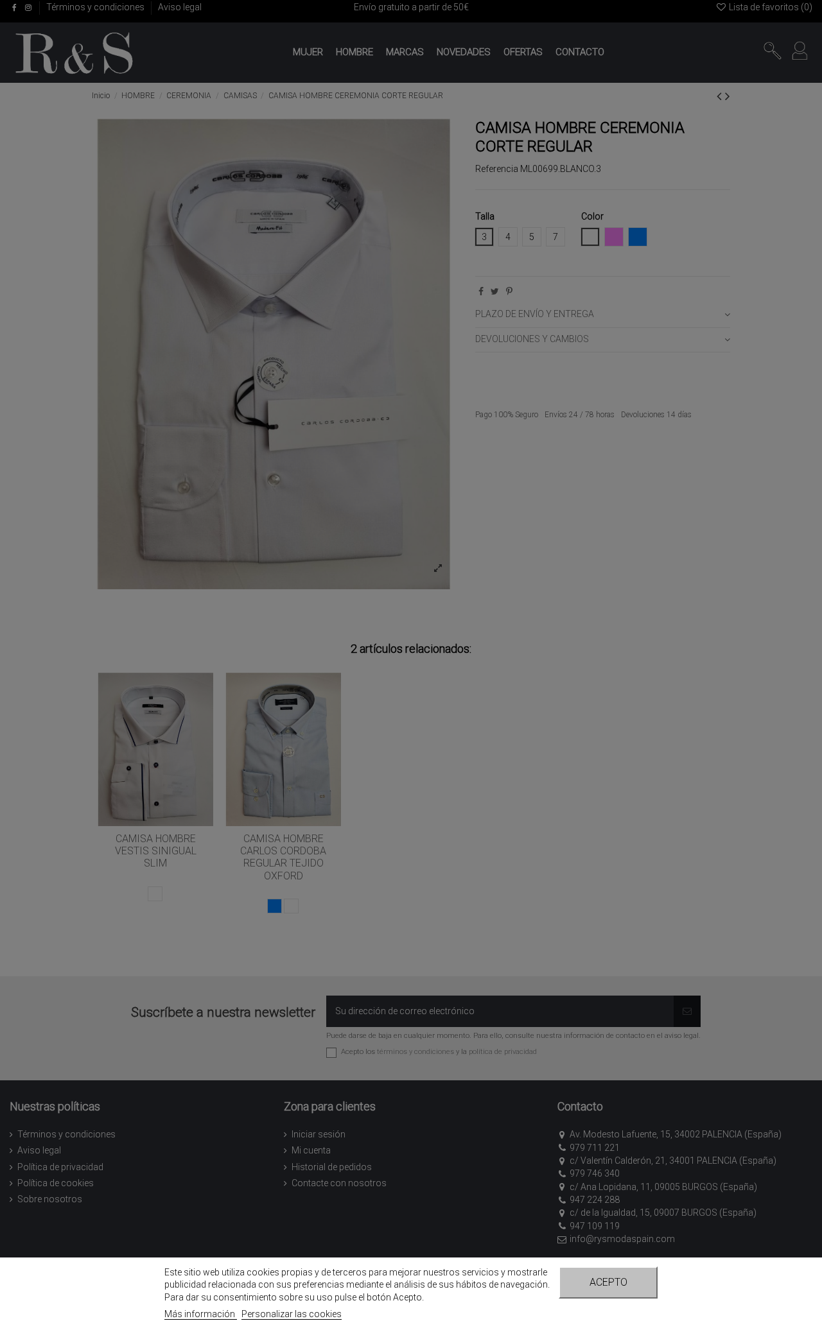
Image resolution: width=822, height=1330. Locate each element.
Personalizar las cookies (291, 1314)
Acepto (608, 1282)
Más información (200, 1314)
